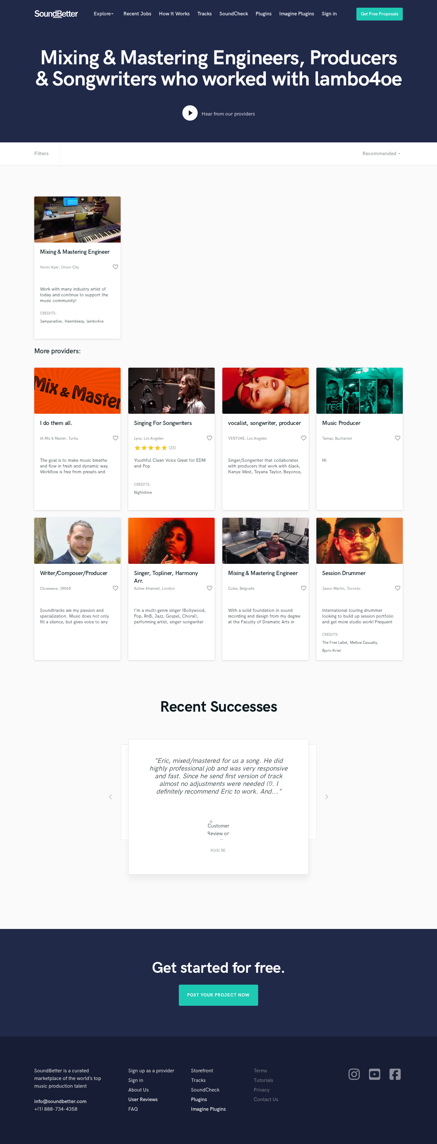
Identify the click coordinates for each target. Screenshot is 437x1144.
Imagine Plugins (296, 14)
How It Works (174, 14)
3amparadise (51, 321)
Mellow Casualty (363, 642)
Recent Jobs (137, 14)
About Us (138, 1090)
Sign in (329, 14)
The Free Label (334, 642)
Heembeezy (74, 321)
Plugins (264, 14)
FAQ (133, 1109)
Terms (260, 1071)
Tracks (204, 14)
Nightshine (143, 492)
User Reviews (143, 1100)
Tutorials (263, 1080)
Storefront (202, 1071)
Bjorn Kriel (331, 650)
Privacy (262, 1090)
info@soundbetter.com (60, 1102)
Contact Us (266, 1100)
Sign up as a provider (151, 1071)
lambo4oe (95, 321)
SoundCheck (233, 14)
